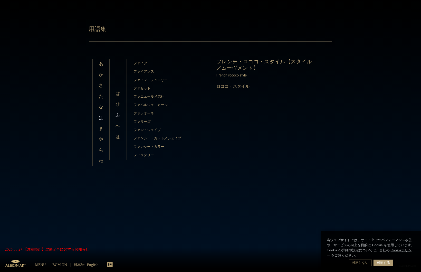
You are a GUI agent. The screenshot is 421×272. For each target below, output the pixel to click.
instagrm (110, 264)
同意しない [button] (360, 262)
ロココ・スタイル (232, 86)
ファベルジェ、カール (151, 104)
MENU (40, 265)
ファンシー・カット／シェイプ (157, 137)
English (92, 265)
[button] (360, 255)
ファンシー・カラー (149, 146)
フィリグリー (144, 154)
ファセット (142, 87)
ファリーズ (142, 121)
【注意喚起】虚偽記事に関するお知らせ (56, 249)
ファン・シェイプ (147, 129)
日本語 (79, 265)
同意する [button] (383, 262)
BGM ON (59, 265)
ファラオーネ (144, 113)
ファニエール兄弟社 (149, 96)
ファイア (140, 62)
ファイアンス (144, 71)
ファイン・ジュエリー (151, 79)
